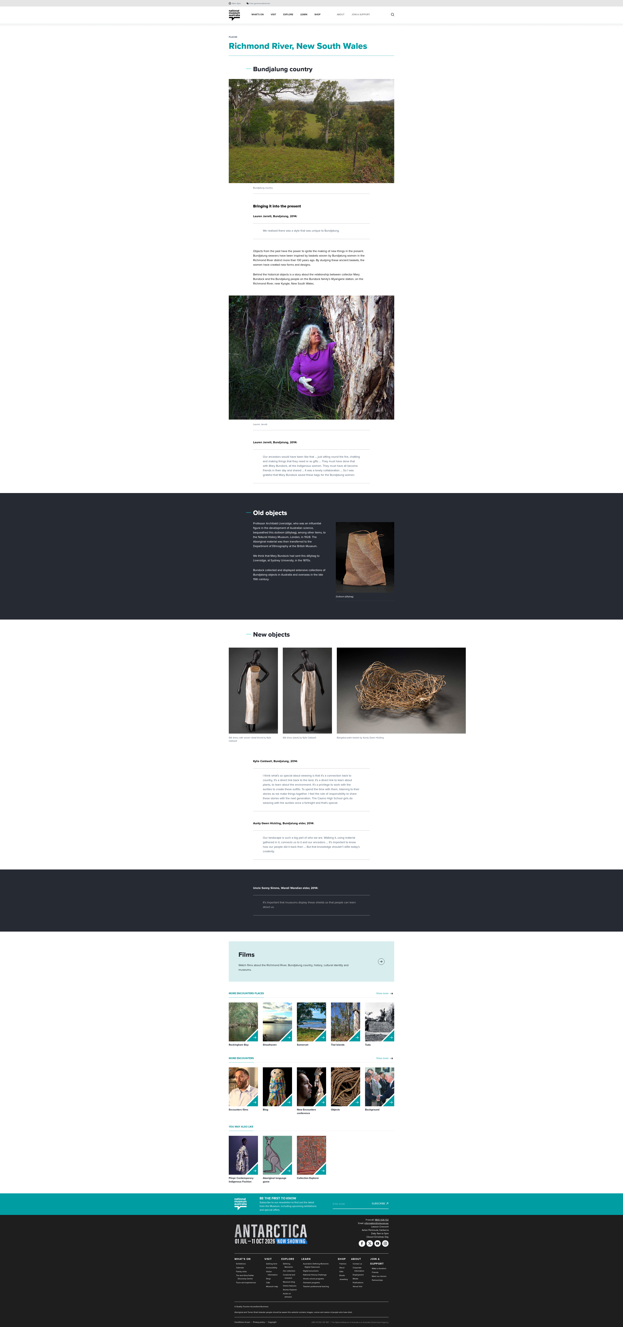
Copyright (272, 1322)
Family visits (241, 1271)
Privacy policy (259, 1322)
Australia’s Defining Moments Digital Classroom (316, 1265)
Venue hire (357, 1286)
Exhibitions (241, 1263)
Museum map (272, 1286)
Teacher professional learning (316, 1286)
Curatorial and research (289, 1276)
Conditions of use (242, 1322)
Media (355, 1278)
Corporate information (358, 1269)
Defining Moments (288, 1265)
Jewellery (343, 1279)
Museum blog (289, 1281)
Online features (289, 1285)
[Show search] (392, 14)
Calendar (240, 1267)
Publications (358, 1282)
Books (342, 1275)
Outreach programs (311, 1282)
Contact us (357, 1263)
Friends (375, 1272)
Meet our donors (379, 1276)
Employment (358, 1274)
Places (233, 37)
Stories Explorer (290, 1289)
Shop (268, 1278)
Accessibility (271, 1267)
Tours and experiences (246, 1282)
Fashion (342, 1263)
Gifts (341, 1271)
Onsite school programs (313, 1278)
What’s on (242, 1259)
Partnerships (377, 1280)
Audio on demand (287, 1295)
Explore (287, 1259)
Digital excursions (311, 1270)
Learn (306, 1259)
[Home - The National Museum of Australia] (234, 15)
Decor (342, 1267)
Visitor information (272, 1273)
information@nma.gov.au (376, 1223)
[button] (365, 557)
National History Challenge (315, 1274)
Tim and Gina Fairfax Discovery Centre (245, 1277)
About (356, 1259)
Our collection (289, 1270)
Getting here (271, 1263)
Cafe (268, 1282)
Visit (268, 1259)
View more (382, 993)
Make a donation (379, 1268)
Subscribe (378, 1203)
